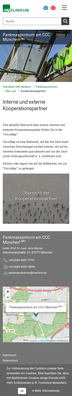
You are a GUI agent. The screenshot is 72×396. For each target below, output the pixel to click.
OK (22, 390)
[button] (28, 273)
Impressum (9, 355)
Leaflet (32, 340)
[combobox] (36, 21)
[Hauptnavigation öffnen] (64, 8)
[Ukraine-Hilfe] (46, 8)
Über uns (10, 91)
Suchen (65, 21)
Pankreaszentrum (46, 86)
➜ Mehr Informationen (46, 390)
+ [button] (8, 291)
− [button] (8, 297)
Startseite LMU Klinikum (17, 86)
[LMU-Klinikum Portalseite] (16, 8)
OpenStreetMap (48, 340)
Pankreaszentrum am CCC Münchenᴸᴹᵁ (26, 37)
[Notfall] (53, 8)
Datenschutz (10, 360)
